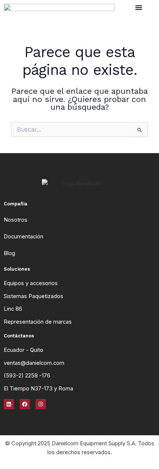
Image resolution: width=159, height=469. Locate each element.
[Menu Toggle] (138, 7)
